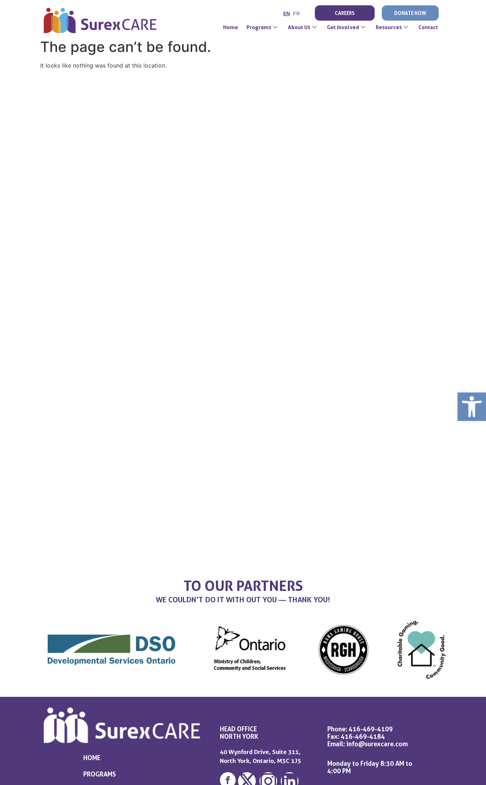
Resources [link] (389, 27)
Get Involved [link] (343, 27)
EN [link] (286, 13)
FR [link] (296, 13)
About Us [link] (299, 27)
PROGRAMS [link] (99, 774)
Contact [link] (428, 27)
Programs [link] (259, 27)
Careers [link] (345, 13)
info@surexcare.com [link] (377, 744)
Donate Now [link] (410, 13)
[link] (472, 406)
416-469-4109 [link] (371, 729)
